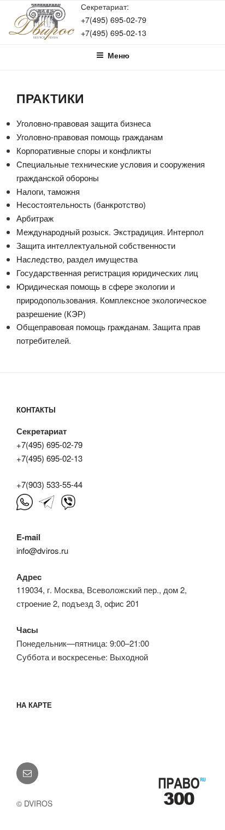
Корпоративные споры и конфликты (83, 150)
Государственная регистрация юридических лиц (107, 272)
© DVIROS (34, 803)
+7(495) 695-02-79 (113, 19)
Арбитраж (35, 218)
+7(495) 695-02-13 (113, 32)
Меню (118, 55)
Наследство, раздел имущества (77, 259)
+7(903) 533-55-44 (49, 484)
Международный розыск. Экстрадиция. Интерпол (110, 231)
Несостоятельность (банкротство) (81, 204)
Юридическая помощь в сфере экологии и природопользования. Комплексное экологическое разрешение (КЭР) (111, 299)
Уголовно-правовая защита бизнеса (83, 123)
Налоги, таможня (48, 191)
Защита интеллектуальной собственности (95, 245)
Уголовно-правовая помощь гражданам (89, 136)
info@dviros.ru (42, 550)
